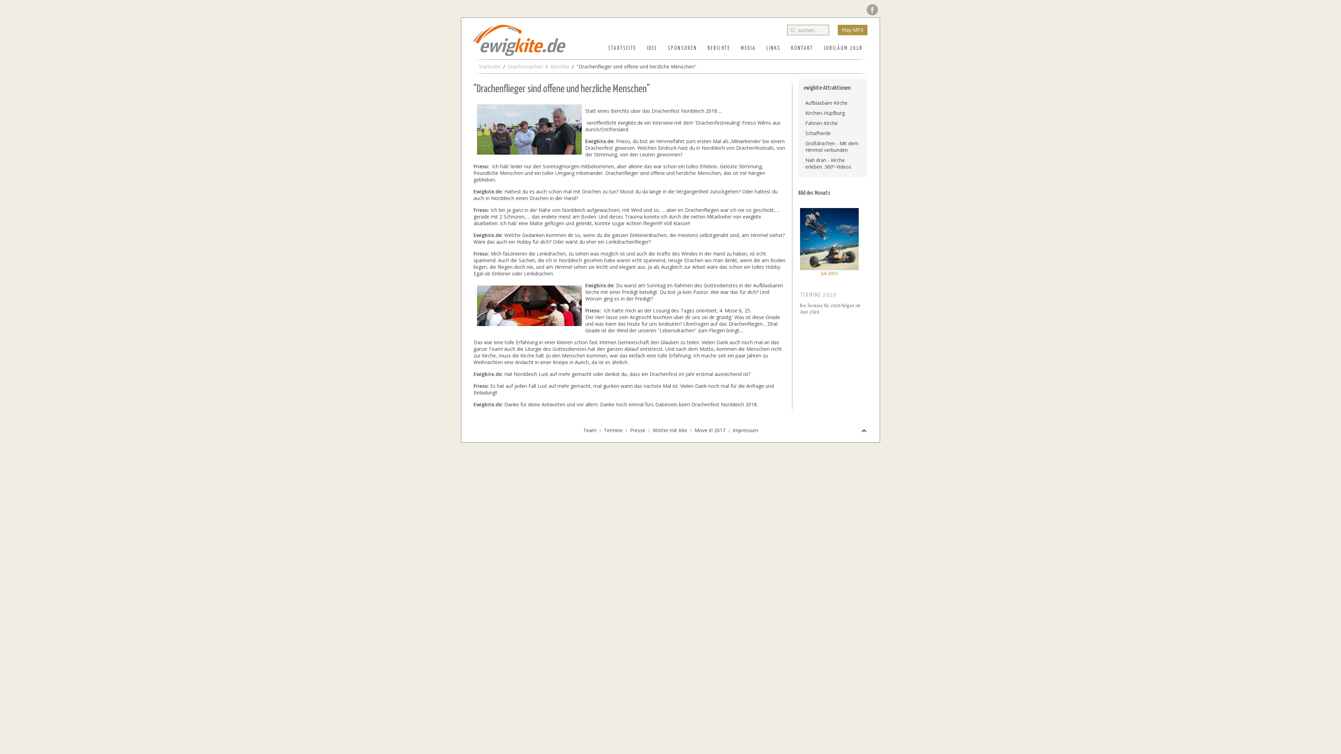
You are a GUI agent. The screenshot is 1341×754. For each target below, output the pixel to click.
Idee (652, 48)
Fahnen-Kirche (821, 123)
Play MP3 (852, 30)
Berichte (719, 48)
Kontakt (802, 48)
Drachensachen (525, 66)
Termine (613, 430)
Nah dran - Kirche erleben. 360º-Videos (828, 163)
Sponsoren (682, 48)
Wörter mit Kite (670, 430)
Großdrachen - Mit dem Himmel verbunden (831, 146)
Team (589, 430)
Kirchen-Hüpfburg (825, 113)
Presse (637, 430)
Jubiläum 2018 (842, 48)
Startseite (622, 48)
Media (748, 48)
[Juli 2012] (829, 238)
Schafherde (818, 133)
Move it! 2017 (710, 430)
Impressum (745, 430)
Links (773, 48)
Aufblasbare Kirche (826, 102)
